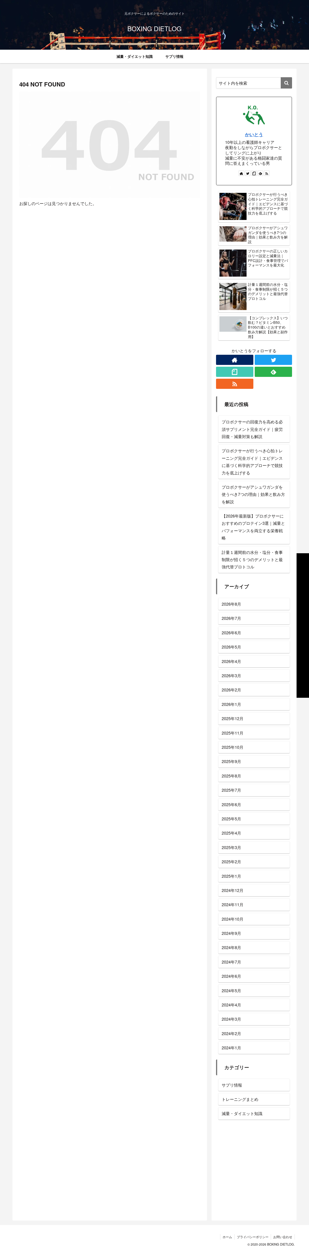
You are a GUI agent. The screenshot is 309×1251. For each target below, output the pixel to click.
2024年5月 (231, 990)
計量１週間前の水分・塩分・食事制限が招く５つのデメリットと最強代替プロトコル (252, 559)
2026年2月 (231, 690)
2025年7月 (231, 790)
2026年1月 (231, 704)
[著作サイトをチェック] (241, 173)
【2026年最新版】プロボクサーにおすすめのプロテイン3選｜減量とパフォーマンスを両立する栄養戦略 (253, 527)
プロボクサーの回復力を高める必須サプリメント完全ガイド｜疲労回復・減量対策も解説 (252, 429)
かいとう (254, 134)
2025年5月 (231, 819)
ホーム (227, 1237)
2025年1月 (231, 876)
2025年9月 (231, 761)
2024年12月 (232, 890)
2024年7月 (231, 962)
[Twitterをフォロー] (247, 173)
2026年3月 (231, 675)
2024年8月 (231, 947)
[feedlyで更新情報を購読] (260, 173)
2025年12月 (232, 718)
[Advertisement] (254, 1171)
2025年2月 (231, 861)
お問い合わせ (282, 1237)
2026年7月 (231, 618)
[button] (286, 83)
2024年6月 (231, 976)
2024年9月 (231, 933)
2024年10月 (232, 919)
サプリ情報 (232, 1085)
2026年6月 (231, 632)
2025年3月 (231, 847)
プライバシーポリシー (253, 1237)
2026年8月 (231, 604)
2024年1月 (231, 1047)
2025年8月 (231, 776)
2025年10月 (232, 747)
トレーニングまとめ (240, 1099)
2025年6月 (231, 804)
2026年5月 (231, 647)
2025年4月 (231, 833)
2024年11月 (232, 904)
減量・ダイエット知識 (242, 1113)
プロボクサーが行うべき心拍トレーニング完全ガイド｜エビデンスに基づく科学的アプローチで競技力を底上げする (252, 461)
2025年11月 (232, 732)
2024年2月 (231, 1033)
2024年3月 (231, 1019)
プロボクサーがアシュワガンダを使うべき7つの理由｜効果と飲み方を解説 (253, 494)
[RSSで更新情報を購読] (266, 173)
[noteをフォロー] (254, 173)
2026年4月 (231, 661)
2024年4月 (231, 1005)
